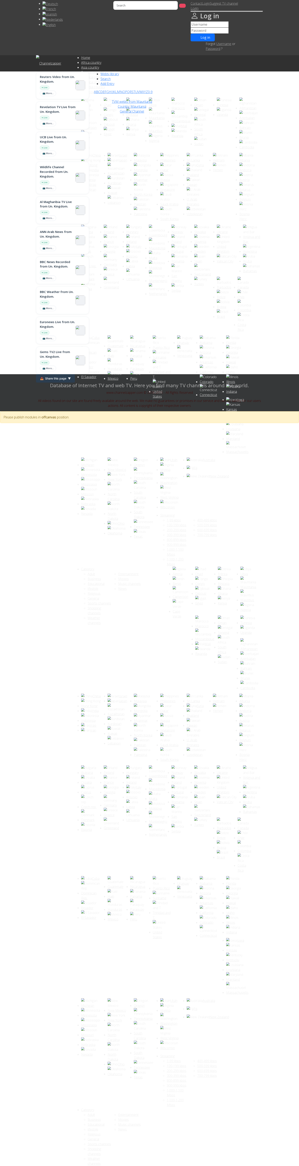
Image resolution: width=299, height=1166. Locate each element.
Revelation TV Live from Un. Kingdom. (57, 109)
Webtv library (109, 74)
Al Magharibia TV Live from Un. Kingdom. (56, 204)
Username (223, 44)
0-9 (150, 92)
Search (105, 79)
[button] (195, 8)
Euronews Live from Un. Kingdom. (57, 324)
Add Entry (107, 83)
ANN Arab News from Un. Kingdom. (56, 234)
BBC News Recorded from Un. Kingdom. (55, 264)
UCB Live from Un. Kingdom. (53, 139)
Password (213, 48)
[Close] (227, 11)
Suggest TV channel (224, 3)
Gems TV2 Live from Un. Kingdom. (55, 354)
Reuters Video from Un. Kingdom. (57, 79)
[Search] (182, 6)
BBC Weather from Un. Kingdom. (57, 294)
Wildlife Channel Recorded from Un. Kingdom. (54, 171)
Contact (196, 3)
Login (206, 3)
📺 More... (48, 93)
